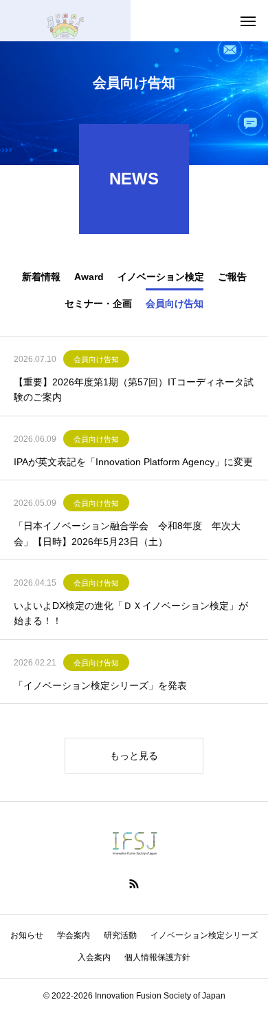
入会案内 (94, 957)
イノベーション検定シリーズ (204, 935)
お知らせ (26, 935)
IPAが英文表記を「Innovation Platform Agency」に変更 (133, 461)
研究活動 (120, 935)
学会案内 (73, 935)
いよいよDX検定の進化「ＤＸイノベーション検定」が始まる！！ (131, 613)
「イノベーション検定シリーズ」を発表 (100, 685)
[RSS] (134, 884)
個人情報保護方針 (157, 957)
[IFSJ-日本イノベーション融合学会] (65, 20)
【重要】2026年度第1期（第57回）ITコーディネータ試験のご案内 (134, 389)
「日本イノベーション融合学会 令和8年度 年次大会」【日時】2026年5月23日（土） (127, 533)
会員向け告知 (96, 359)
